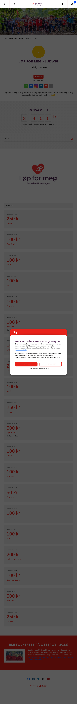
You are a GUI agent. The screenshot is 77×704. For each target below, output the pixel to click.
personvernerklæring (21, 350)
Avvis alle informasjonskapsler (38, 368)
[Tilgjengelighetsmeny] (75, 2)
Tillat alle (26, 364)
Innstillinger (50, 364)
